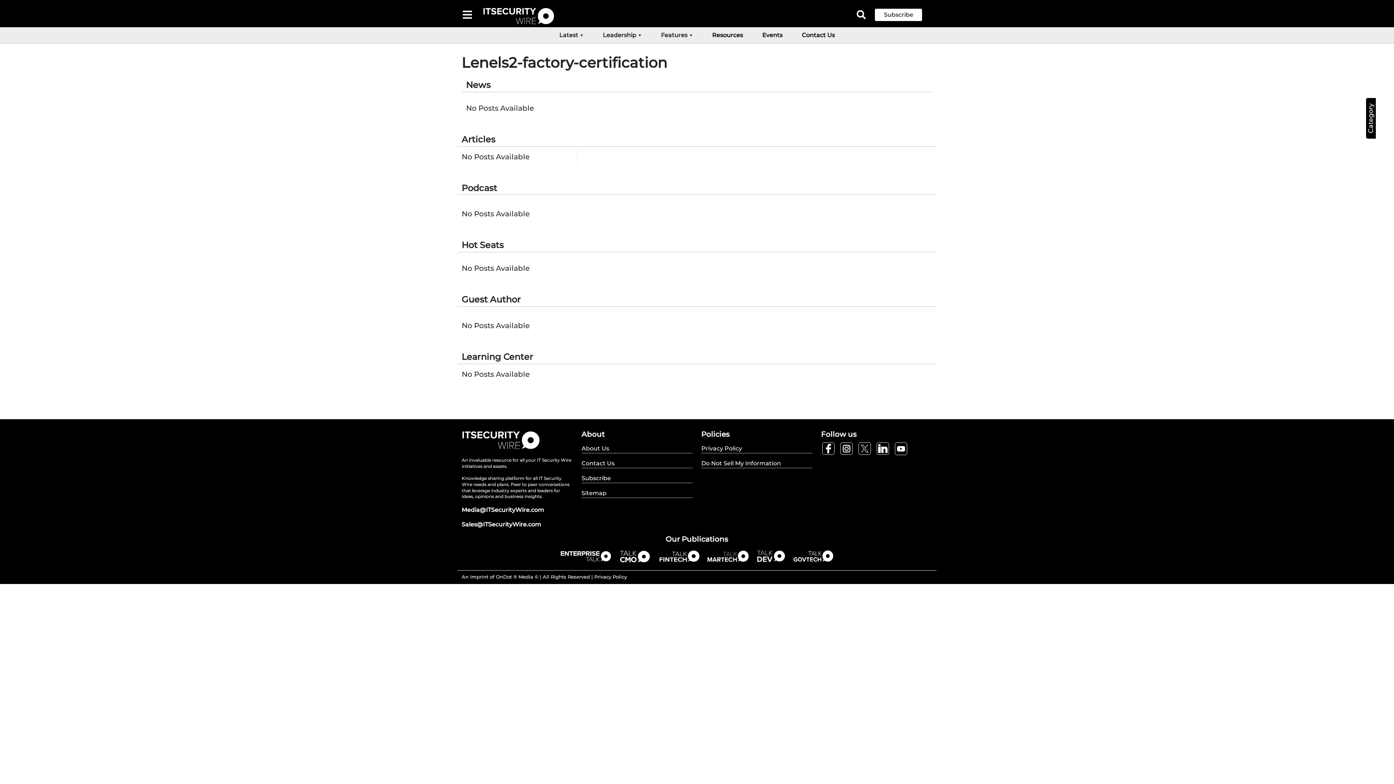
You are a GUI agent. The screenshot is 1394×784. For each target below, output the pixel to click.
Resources (727, 35)
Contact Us (818, 35)
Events (772, 35)
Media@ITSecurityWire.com (503, 509)
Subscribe (898, 14)
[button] (904, 15)
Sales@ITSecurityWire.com (501, 524)
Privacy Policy (610, 577)
